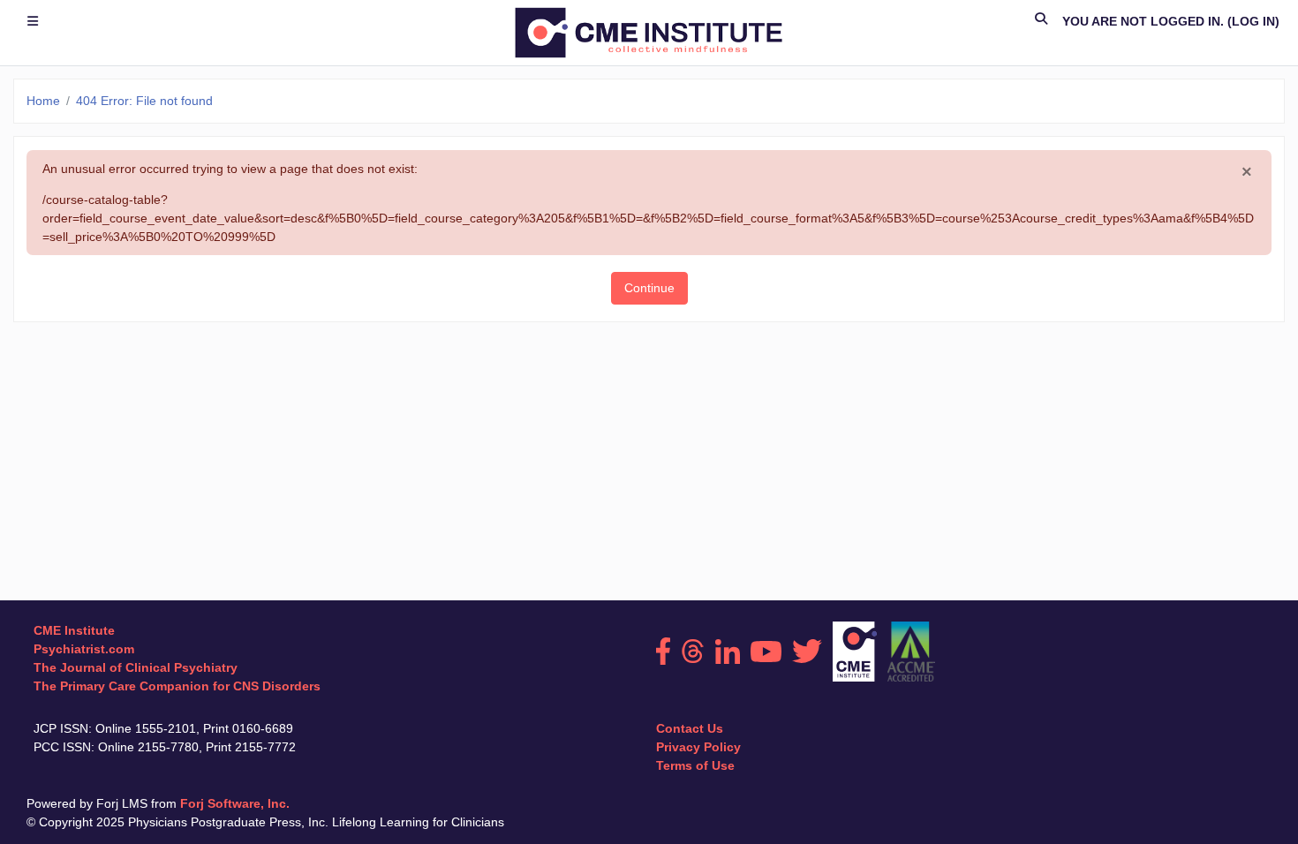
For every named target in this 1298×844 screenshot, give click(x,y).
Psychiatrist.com (84, 649)
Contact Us (689, 728)
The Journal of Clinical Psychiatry (136, 667)
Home (43, 101)
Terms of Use (695, 765)
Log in (1253, 21)
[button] (1042, 21)
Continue (649, 288)
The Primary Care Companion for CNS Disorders (177, 686)
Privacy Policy (698, 747)
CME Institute (74, 630)
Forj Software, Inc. (235, 803)
